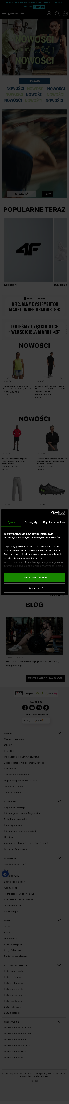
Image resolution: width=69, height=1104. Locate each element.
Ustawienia (32, 588)
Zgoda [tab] (11, 522)
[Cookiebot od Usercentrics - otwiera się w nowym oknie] (51, 513)
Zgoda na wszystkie (34, 577)
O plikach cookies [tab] (54, 522)
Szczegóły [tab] (31, 522)
